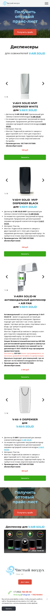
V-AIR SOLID (36, 526)
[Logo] (25, 570)
